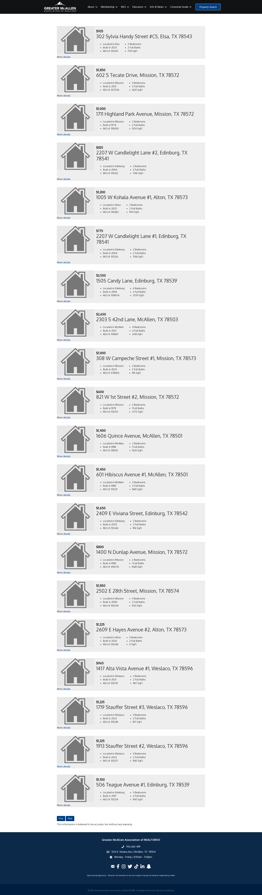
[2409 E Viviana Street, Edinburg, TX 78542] (76, 516)
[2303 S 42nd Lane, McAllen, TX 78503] (76, 322)
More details (64, 56)
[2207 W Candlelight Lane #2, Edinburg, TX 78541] (76, 156)
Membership (107, 6)
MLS (123, 6)
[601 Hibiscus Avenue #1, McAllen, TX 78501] (76, 477)
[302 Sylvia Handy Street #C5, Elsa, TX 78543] (76, 39)
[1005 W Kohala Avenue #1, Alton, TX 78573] (76, 200)
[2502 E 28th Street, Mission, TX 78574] (76, 594)
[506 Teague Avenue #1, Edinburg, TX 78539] (76, 788)
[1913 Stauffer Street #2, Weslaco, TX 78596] (76, 749)
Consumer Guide (179, 6)
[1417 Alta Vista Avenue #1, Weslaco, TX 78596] (76, 671)
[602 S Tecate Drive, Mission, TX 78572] (76, 78)
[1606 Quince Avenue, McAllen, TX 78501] (76, 439)
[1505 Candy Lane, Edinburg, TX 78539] (76, 283)
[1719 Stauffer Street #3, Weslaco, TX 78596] (76, 710)
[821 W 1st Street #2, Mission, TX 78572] (76, 400)
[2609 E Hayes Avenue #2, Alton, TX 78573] (76, 632)
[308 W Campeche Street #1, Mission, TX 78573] (76, 361)
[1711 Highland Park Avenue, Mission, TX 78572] (76, 117)
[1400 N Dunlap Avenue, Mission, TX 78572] (76, 555)
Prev (61, 818)
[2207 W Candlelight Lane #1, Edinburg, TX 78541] (76, 239)
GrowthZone (168, 890)
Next (70, 818)
